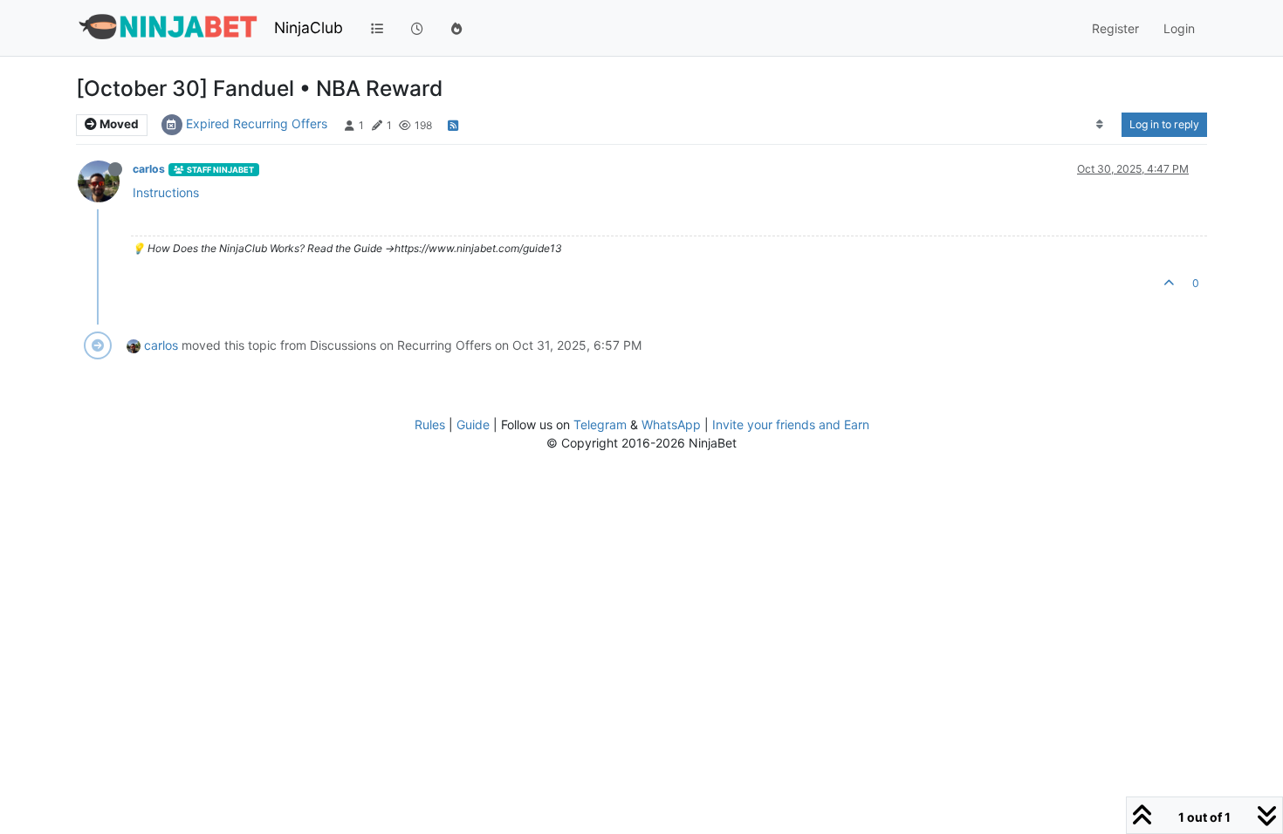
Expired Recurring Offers (256, 123)
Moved (118, 124)
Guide (473, 424)
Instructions (166, 192)
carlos (149, 168)
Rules (430, 424)
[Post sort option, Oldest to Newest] (1100, 125)
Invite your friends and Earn (790, 424)
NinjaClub (308, 27)
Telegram (600, 424)
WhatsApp (671, 424)
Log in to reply (1164, 124)
